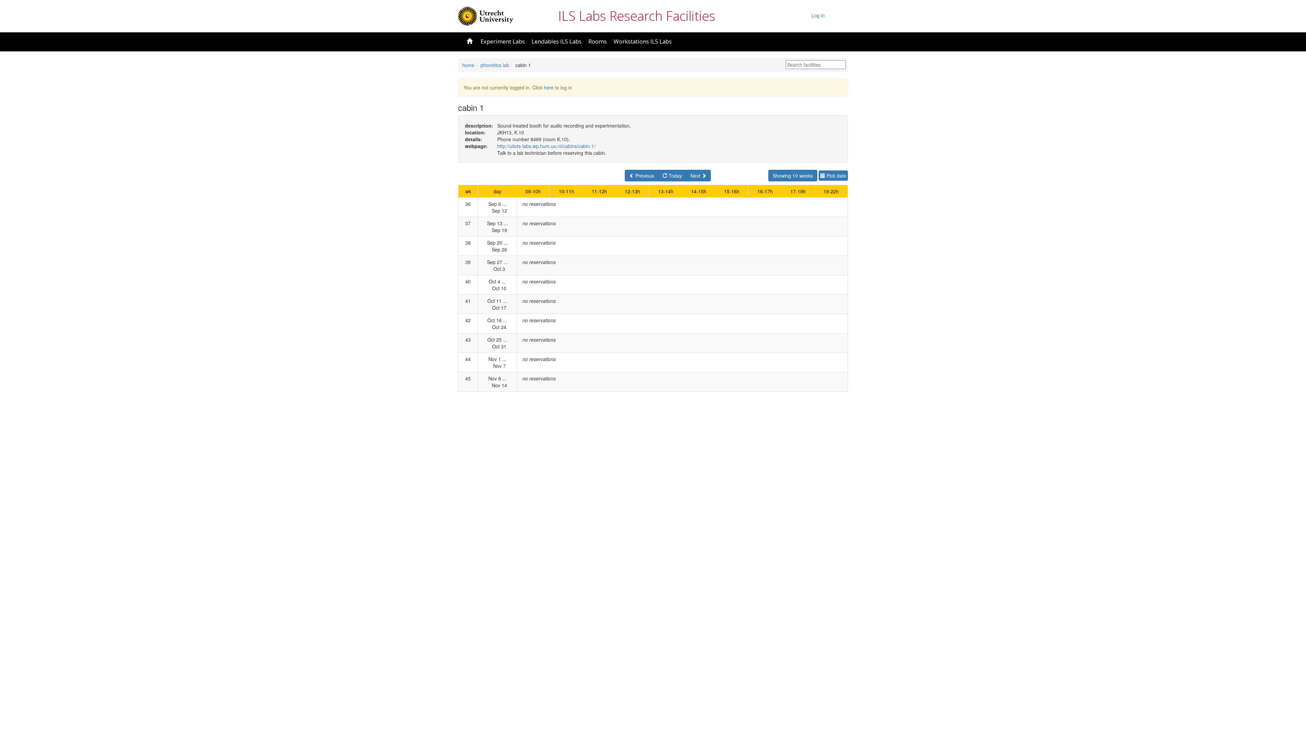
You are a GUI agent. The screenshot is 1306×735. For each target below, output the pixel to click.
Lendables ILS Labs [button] (557, 41)
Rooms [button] (597, 41)
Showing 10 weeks (793, 175)
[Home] (485, 15)
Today (674, 175)
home (468, 65)
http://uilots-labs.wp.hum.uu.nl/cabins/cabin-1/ (546, 146)
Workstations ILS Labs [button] (643, 41)
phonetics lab (495, 65)
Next (696, 175)
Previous (644, 175)
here (549, 87)
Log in (818, 15)
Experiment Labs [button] (503, 41)
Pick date (835, 175)
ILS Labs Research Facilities (636, 15)
